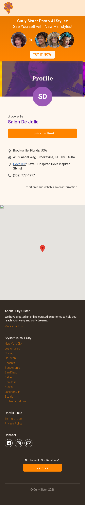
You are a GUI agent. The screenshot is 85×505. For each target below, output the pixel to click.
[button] (42, 248)
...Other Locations (15, 401)
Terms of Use (13, 418)
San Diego (11, 372)
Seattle (9, 396)
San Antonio (12, 367)
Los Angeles (12, 348)
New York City (13, 343)
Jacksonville (12, 391)
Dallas (8, 377)
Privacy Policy (13, 423)
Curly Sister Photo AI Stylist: (42, 21)
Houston (10, 358)
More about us (14, 326)
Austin (9, 386)
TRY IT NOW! (42, 54)
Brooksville (15, 116)
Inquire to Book (42, 133)
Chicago (10, 353)
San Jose (10, 382)
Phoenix (10, 363)
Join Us (42, 467)
